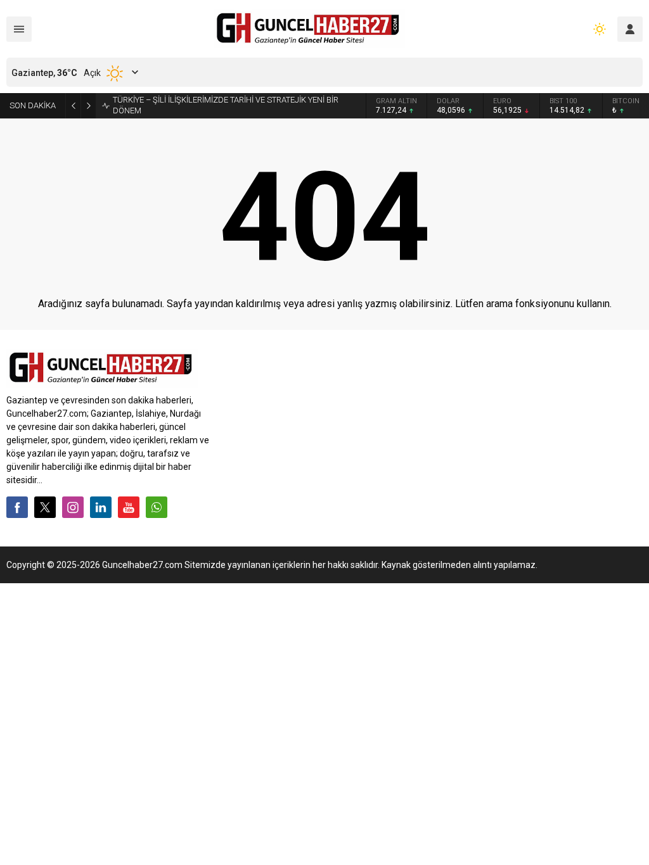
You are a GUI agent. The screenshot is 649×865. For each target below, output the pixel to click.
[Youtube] (128, 507)
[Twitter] (45, 507)
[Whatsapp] (156, 507)
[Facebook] (17, 507)
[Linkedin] (101, 507)
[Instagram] (73, 507)
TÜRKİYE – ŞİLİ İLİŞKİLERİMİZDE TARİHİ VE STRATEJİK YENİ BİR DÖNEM (225, 105)
